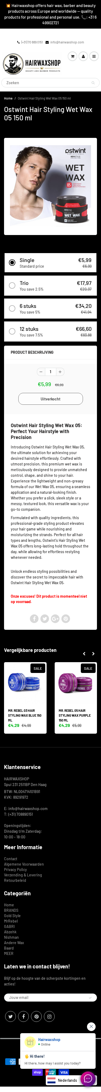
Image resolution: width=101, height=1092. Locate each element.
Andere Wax (14, 942)
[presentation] (84, 654)
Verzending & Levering (23, 875)
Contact (10, 858)
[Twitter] (10, 1016)
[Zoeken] (93, 83)
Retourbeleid (15, 880)
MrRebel (11, 921)
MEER (8, 953)
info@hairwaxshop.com (67, 42)
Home (8, 98)
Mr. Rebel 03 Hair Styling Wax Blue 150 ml (24, 715)
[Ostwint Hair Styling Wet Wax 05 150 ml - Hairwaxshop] (50, 185)
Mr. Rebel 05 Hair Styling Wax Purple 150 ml (75, 715)
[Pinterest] (36, 1016)
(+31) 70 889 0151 (32, 42)
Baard (9, 948)
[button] (50, 262)
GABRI (9, 926)
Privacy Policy (15, 869)
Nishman (11, 937)
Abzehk (10, 932)
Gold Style (12, 915)
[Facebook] (23, 1016)
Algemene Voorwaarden (24, 864)
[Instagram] (49, 1016)
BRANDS (11, 910)
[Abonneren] (90, 998)
